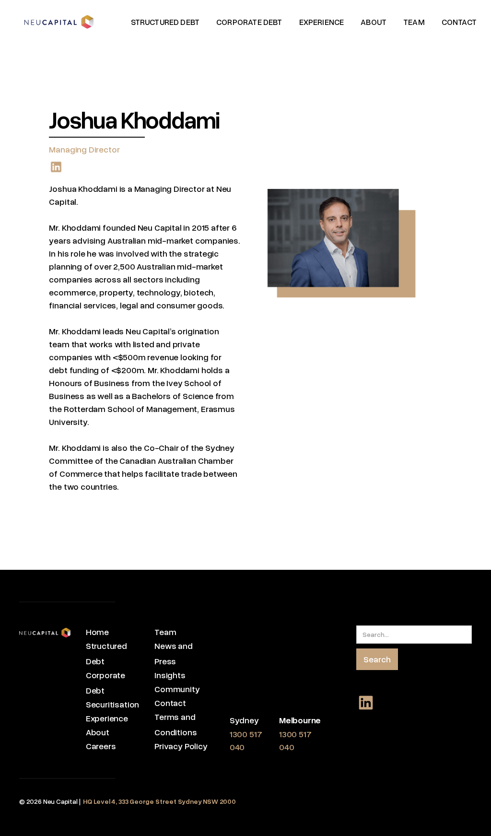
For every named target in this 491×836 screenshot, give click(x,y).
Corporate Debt (105, 682)
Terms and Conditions (175, 724)
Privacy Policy (180, 746)
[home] (58, 22)
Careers (101, 746)
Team (165, 631)
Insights (170, 675)
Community (176, 688)
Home (97, 631)
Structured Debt (106, 653)
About (97, 732)
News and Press (173, 653)
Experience (107, 718)
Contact (170, 702)
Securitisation (112, 704)
